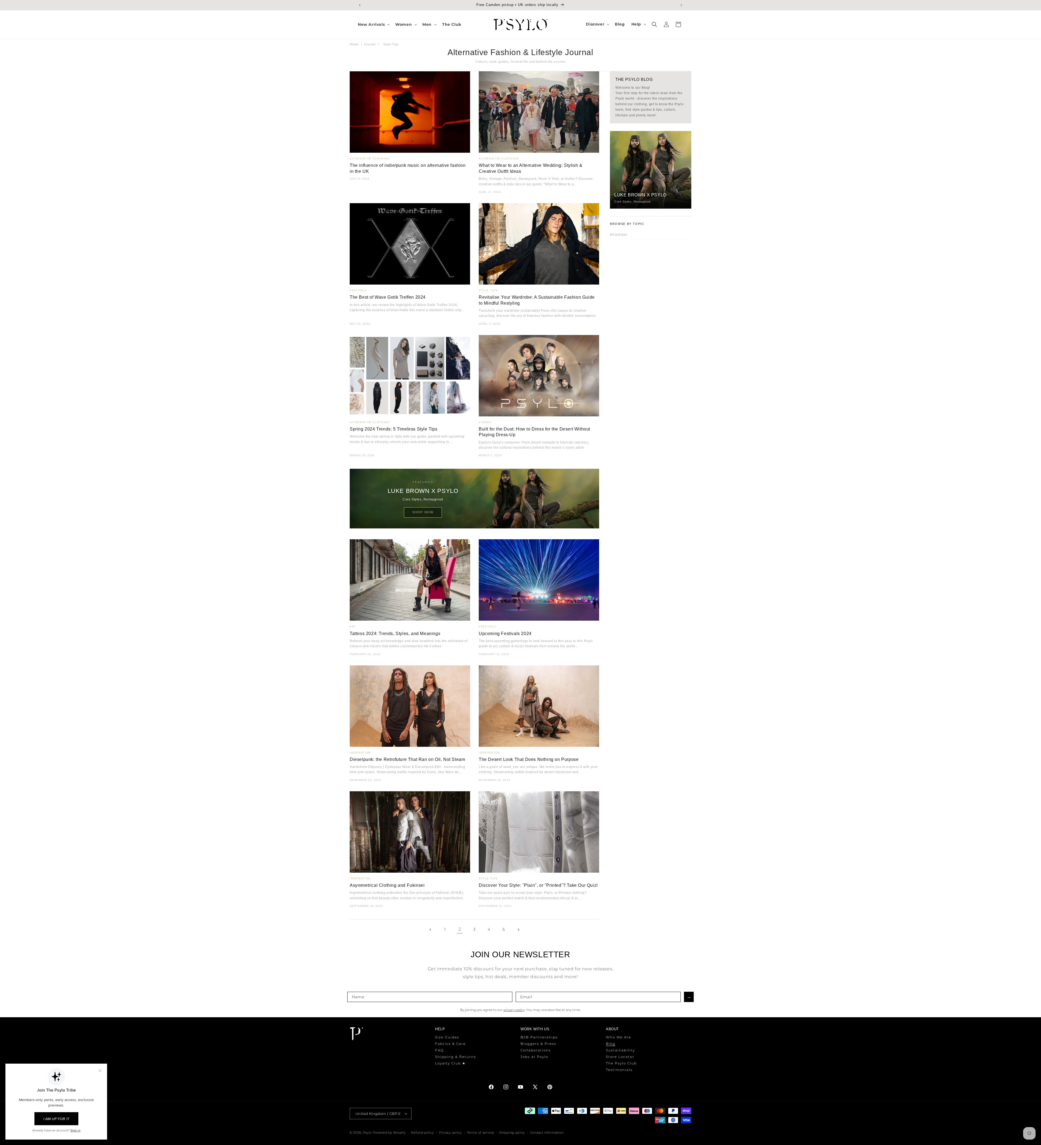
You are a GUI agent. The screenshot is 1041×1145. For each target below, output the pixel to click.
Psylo (368, 1132)
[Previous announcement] (360, 5)
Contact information (547, 1132)
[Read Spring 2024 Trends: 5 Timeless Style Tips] (410, 375)
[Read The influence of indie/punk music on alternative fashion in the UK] (410, 112)
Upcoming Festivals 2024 (505, 633)
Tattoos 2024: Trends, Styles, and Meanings (395, 633)
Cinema (485, 422)
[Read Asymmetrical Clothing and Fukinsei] (410, 832)
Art (353, 626)
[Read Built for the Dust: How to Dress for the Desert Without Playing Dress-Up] (539, 375)
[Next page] (518, 930)
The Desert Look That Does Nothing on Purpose (529, 759)
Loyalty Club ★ (450, 1063)
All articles (618, 235)
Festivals (358, 290)
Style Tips (488, 290)
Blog (610, 1044)
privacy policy (514, 1010)
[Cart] (678, 24)
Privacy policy (450, 1132)
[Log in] (666, 24)
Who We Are (618, 1037)
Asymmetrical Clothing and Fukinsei (387, 885)
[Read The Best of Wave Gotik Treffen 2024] (410, 244)
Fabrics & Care (450, 1044)
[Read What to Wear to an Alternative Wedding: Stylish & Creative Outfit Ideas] (539, 112)
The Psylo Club (621, 1063)
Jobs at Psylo (534, 1057)
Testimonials (619, 1070)
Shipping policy (512, 1132)
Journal (369, 44)
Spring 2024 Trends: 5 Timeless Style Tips (394, 429)
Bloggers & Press (538, 1044)
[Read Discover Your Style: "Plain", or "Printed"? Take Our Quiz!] (539, 832)
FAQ (439, 1050)
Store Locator (620, 1057)
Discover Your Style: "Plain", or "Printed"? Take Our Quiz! (538, 885)
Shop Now (423, 512)
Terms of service (480, 1132)
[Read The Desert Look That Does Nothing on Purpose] (539, 706)
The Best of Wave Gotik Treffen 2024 (388, 297)
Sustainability (620, 1050)
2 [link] (459, 929)
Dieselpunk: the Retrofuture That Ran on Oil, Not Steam (407, 759)
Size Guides (447, 1037)
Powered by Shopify (389, 1132)
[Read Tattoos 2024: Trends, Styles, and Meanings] (410, 580)
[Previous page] (430, 930)
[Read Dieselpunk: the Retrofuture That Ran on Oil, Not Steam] (410, 706)
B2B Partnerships (539, 1037)
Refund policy (422, 1132)
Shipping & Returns (455, 1057)
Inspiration (360, 752)
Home (354, 44)
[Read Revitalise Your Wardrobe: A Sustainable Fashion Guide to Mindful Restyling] (539, 244)
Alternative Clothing (369, 158)
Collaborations (535, 1050)
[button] (373, 24)
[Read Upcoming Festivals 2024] (539, 580)
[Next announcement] (681, 5)
